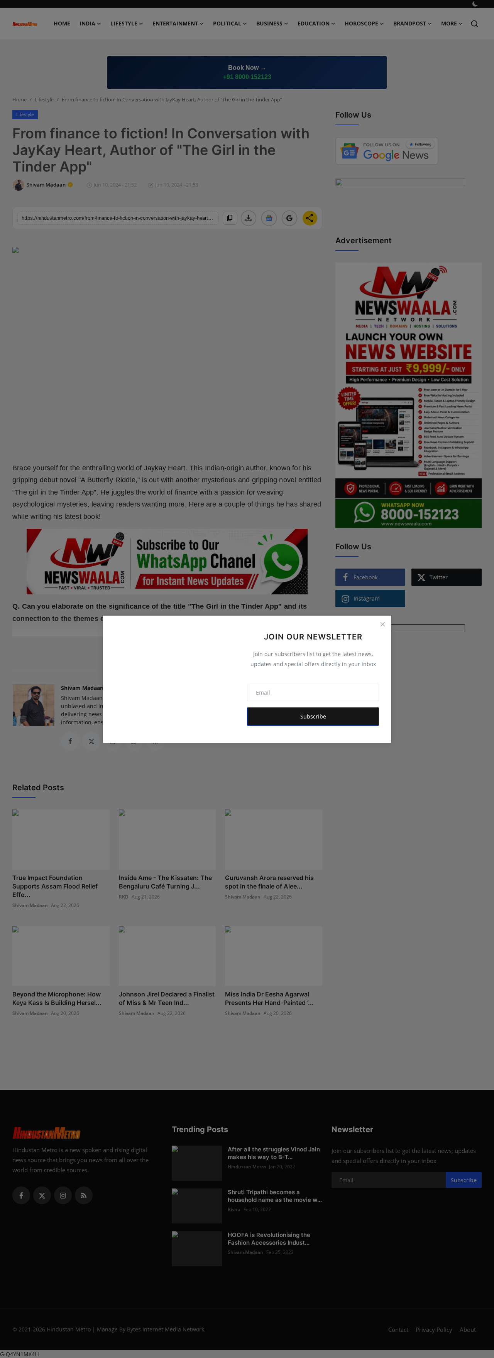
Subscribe (313, 716)
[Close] (382, 624)
